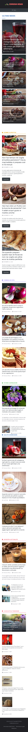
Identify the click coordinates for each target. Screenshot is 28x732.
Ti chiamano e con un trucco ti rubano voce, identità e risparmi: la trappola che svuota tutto (18, 587)
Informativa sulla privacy (9, 726)
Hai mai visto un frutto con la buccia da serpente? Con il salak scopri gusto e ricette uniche (14, 209)
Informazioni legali (20, 726)
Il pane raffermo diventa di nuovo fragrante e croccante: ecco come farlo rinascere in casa (14, 710)
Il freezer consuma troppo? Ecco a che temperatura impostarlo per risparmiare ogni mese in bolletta (13, 689)
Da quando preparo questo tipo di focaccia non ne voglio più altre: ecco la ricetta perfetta (12, 255)
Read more (6, 179)
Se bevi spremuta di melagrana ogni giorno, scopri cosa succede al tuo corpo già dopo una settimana (13, 44)
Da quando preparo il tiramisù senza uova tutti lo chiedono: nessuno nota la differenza (13, 669)
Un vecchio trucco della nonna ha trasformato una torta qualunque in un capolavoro (14, 371)
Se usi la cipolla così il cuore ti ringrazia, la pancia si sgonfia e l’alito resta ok (14, 64)
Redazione (14, 728)
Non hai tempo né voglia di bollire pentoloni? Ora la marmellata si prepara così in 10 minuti (13, 161)
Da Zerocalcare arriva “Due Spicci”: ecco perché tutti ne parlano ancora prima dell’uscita (12, 648)
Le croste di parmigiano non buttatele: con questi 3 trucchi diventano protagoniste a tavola (13, 339)
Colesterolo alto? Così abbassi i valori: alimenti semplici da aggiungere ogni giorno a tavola (13, 528)
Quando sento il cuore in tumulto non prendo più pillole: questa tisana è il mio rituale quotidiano (14, 495)
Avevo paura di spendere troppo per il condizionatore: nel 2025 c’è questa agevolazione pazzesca (18, 598)
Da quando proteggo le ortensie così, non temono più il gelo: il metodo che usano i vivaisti (13, 410)
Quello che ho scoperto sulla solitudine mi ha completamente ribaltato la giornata (18, 428)
